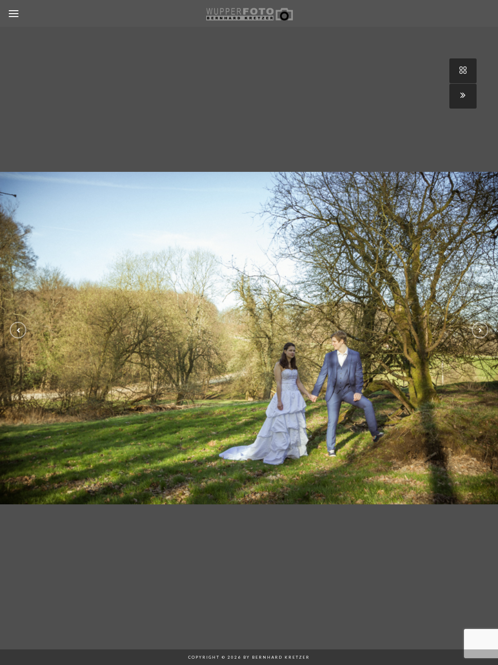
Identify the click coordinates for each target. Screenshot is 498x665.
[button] (18, 330)
